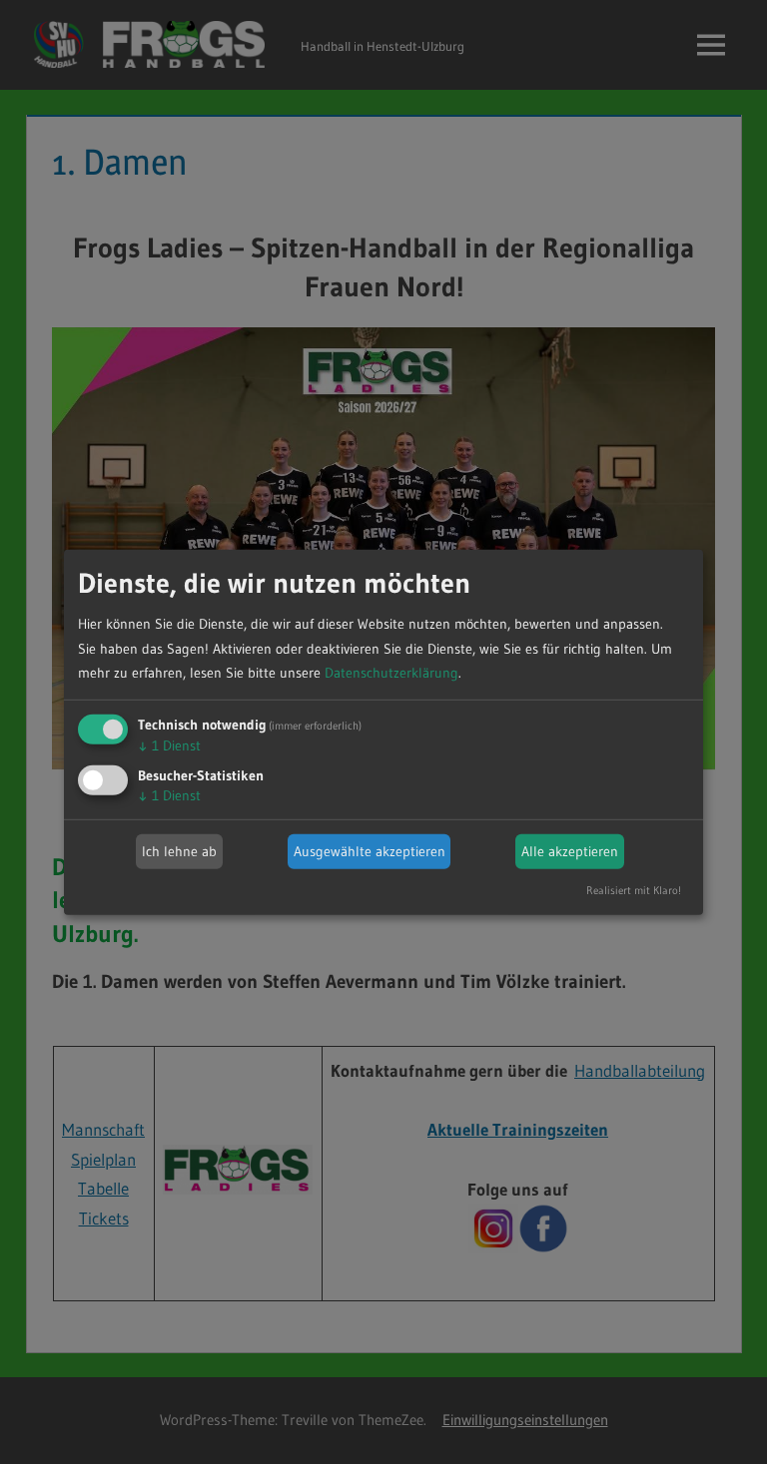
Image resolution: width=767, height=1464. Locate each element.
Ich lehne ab (179, 851)
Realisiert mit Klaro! (633, 890)
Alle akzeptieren (569, 851)
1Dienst (169, 745)
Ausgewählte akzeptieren (369, 851)
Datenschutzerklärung (391, 673)
